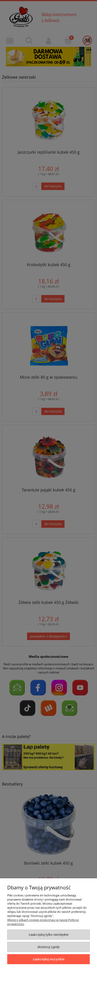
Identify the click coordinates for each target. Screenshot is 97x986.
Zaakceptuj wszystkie (49, 959)
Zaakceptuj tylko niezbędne (49, 934)
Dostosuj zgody (48, 947)
